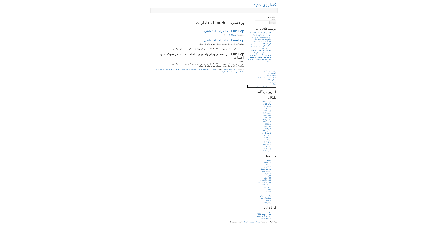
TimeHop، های (191, 69)
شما (228, 71)
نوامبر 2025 (267, 115)
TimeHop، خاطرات (203, 69)
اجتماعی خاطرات (179, 69)
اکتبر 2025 (267, 117)
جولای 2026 (267, 104)
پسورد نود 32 (271, 75)
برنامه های (234, 71)
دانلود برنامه (233, 69)
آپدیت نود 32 (272, 73)
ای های (161, 69)
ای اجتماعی (169, 69)
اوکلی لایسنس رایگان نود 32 (266, 77)
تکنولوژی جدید (266, 4)
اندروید (269, 160)
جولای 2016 (267, 135)
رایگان (274, 84)
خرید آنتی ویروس (261, 86)
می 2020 (268, 124)
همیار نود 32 (272, 79)
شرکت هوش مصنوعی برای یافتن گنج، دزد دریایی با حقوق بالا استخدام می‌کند (259, 59)
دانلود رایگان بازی (265, 180)
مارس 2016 (267, 144)
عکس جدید (267, 187)
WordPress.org (266, 218)
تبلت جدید (268, 164)
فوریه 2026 (267, 108)
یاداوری (224, 71)
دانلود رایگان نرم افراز (264, 182)
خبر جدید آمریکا (266, 169)
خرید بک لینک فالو (270, 71)
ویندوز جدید (267, 202)
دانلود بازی (267, 176)
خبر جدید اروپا (266, 171)
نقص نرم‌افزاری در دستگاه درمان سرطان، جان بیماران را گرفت (260, 33)
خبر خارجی (267, 173)
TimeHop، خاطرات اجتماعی (224, 30)
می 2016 (268, 139)
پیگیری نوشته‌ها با (264, 214)
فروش (269, 189)
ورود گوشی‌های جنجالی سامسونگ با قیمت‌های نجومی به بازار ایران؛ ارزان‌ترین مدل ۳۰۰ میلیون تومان (259, 52)
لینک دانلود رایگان (265, 196)
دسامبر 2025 (267, 113)
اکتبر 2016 (267, 128)
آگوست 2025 (266, 122)
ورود (269, 212)
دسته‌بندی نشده (266, 184)
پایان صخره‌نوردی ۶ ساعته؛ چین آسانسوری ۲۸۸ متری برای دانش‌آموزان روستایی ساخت (261, 39)
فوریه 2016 (267, 146)
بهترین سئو (272, 82)
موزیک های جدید (266, 198)
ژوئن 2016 (267, 137)
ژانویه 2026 (267, 110)
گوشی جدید (267, 193)
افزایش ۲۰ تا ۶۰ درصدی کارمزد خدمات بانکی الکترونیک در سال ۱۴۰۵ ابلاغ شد (260, 45)
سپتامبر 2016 (266, 131)
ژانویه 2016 (267, 148)
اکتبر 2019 (267, 126)
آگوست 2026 (266, 102)
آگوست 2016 (266, 133)
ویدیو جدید (268, 200)
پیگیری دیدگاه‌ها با (264, 216)
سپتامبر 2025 (266, 119)
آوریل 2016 (267, 142)
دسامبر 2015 (267, 151)
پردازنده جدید (267, 162)
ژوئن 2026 (267, 106)
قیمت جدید (267, 191)
